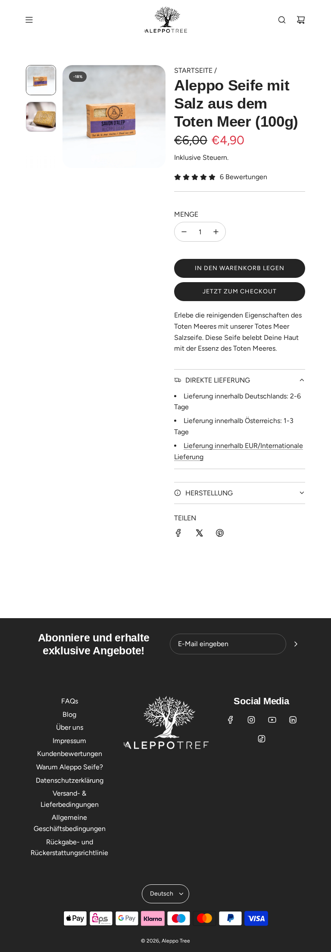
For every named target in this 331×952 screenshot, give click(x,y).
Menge (186, 214)
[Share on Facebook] (178, 534)
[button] (69, 117)
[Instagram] (251, 719)
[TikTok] (261, 738)
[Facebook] (230, 719)
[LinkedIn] (292, 719)
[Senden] (295, 644)
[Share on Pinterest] (219, 534)
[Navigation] (28, 19)
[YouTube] (271, 719)
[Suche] (281, 19)
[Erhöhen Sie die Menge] (215, 231)
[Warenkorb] (300, 19)
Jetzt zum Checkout (240, 291)
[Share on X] (199, 534)
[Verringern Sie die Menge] (184, 231)
